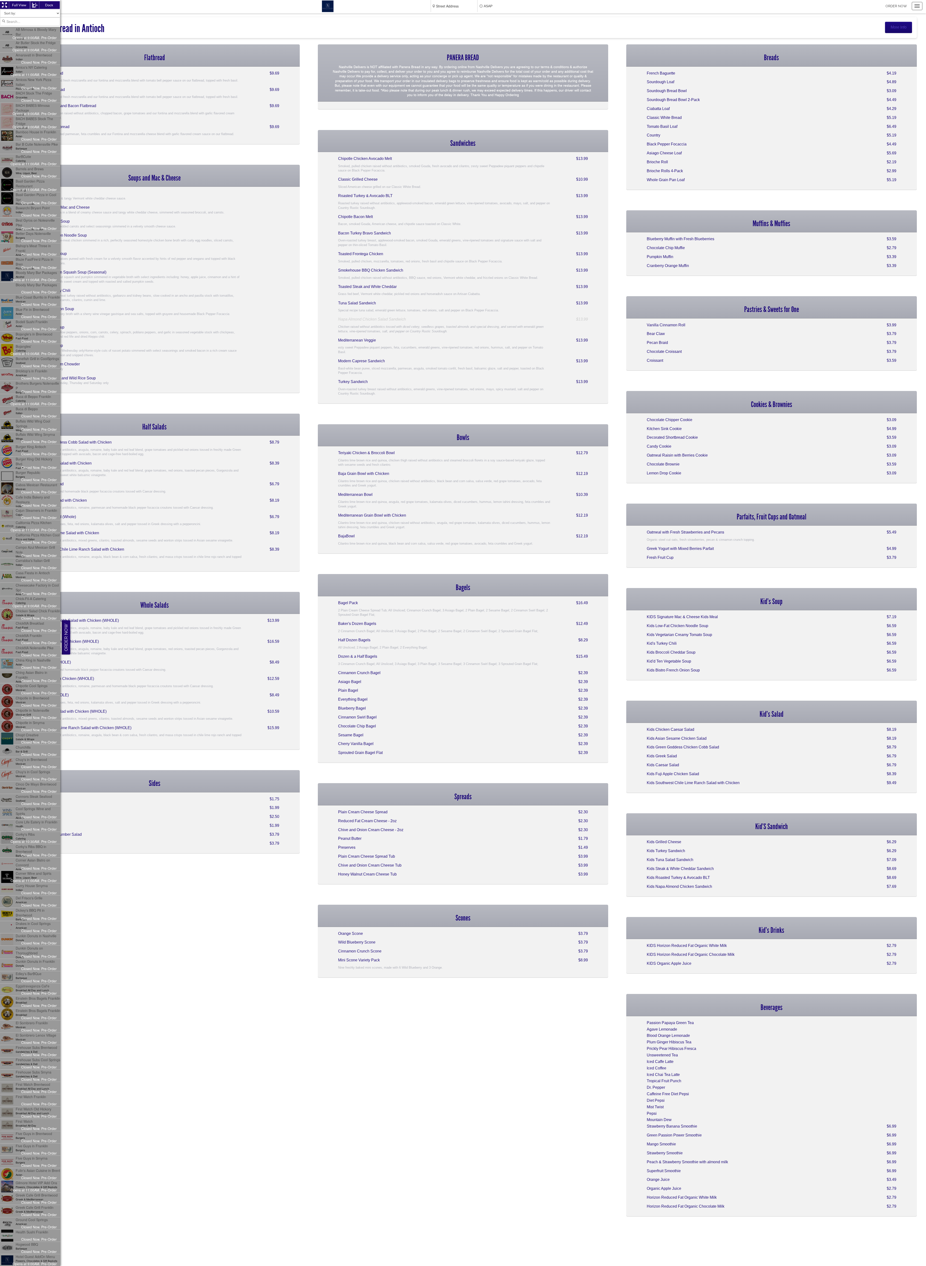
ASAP (488, 6)
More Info (898, 27)
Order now (896, 6)
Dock (49, 5)
